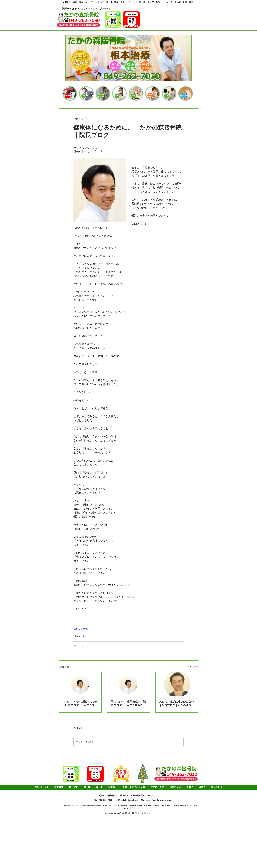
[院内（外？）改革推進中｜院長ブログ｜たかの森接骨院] (128, 684)
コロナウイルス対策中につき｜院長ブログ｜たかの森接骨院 (80, 703)
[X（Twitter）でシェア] (82, 646)
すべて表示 (193, 666)
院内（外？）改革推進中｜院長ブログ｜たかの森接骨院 (128, 703)
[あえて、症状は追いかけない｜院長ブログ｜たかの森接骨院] (177, 684)
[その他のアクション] (182, 119)
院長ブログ (79, 636)
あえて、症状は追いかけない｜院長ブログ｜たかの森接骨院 (176, 703)
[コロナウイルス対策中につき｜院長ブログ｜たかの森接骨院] (80, 684)
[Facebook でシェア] (74, 646)
